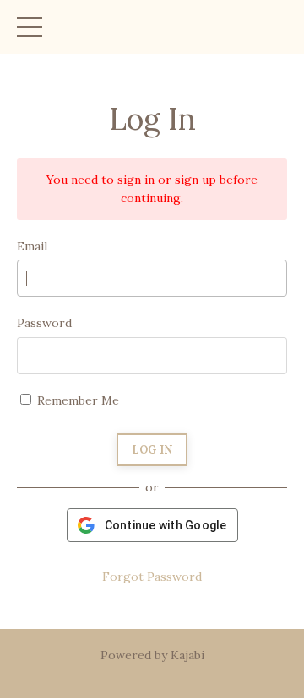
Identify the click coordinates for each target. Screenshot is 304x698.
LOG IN (152, 449)
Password (44, 322)
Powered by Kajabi (152, 655)
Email (32, 246)
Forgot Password (152, 576)
